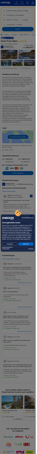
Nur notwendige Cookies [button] (28, 217)
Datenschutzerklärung (7, 247)
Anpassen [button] (10, 244)
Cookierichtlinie (6, 248)
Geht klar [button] (26, 244)
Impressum (31, 248)
